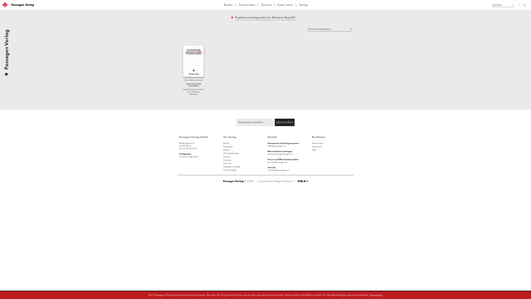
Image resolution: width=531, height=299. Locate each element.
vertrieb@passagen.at (278, 170)
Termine (266, 5)
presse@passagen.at (277, 162)
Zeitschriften (247, 5)
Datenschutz (317, 143)
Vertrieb (227, 163)
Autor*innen (285, 5)
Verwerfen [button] (376, 295)
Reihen (226, 150)
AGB (314, 150)
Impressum (317, 147)
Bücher (228, 5)
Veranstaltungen (231, 153)
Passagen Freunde (231, 167)
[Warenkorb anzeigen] (524, 5)
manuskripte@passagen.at (280, 154)
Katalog (227, 160)
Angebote (228, 147)
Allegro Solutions (283, 181)
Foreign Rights (230, 170)
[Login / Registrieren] (519, 4)
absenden (284, 122)
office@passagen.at (277, 146)
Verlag (303, 5)
